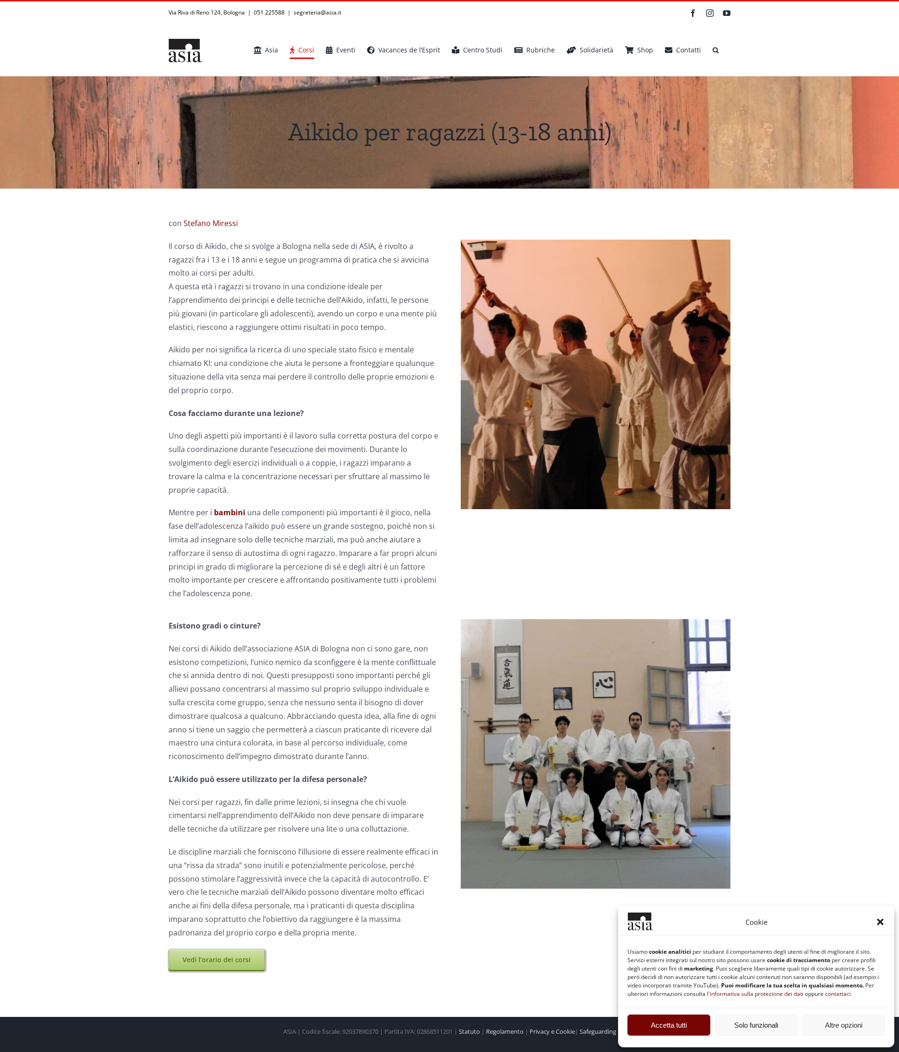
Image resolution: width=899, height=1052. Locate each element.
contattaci (838, 994)
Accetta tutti (669, 1025)
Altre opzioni (843, 1025)
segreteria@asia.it (317, 12)
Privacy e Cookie (552, 1031)
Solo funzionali (756, 1025)
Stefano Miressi (211, 223)
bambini (229, 512)
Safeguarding (598, 1031)
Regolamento (504, 1031)
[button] (880, 922)
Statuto (469, 1031)
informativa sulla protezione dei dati (756, 994)
